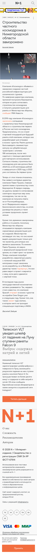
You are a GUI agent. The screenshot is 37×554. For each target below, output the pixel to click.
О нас (5, 428)
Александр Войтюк (8, 360)
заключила (7, 121)
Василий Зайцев (8, 47)
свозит (11, 301)
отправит (13, 293)
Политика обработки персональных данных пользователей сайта (15, 533)
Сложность (9, 433)
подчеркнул (22, 269)
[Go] (4, 3)
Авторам (7, 442)
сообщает (6, 113)
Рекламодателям (12, 438)
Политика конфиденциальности (27, 539)
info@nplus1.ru (23, 502)
